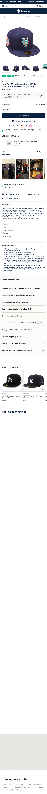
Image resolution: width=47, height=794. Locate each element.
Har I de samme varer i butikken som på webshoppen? (22, 323)
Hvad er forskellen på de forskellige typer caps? (19, 295)
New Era (4, 81)
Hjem (4, 17)
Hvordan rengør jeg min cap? (12, 337)
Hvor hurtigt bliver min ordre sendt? (15, 302)
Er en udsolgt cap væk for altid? (13, 316)
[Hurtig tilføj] (20, 389)
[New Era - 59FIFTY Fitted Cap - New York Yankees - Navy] (34, 380)
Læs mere (16, 145)
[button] (39, 6)
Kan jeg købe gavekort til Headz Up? (15, 344)
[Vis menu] (3, 11)
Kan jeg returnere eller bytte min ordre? (16, 309)
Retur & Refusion (8, 245)
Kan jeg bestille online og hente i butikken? (18, 330)
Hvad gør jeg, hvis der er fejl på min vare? (17, 350)
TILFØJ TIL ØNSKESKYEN (25, 121)
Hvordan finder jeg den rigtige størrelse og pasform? (21, 288)
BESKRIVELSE (6, 204)
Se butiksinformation (11, 188)
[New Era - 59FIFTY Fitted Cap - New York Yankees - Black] (12, 380)
